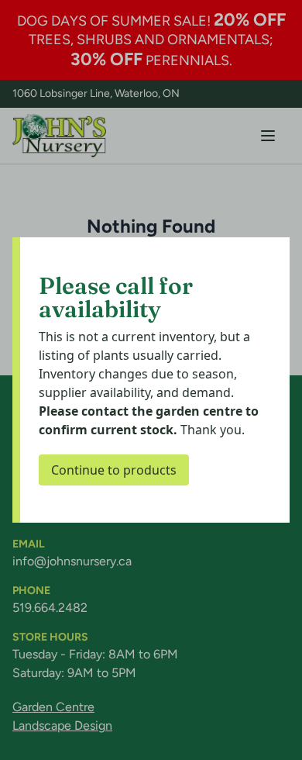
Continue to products (114, 469)
